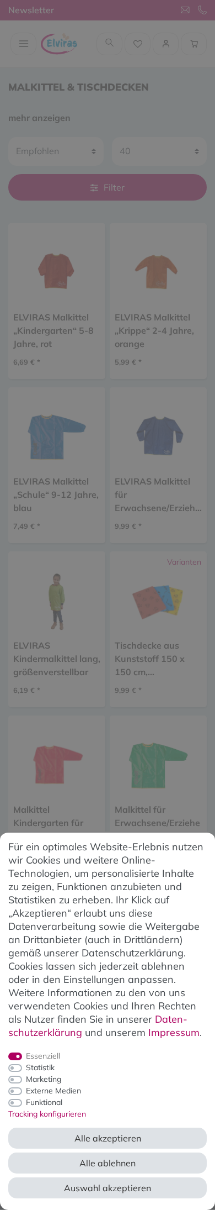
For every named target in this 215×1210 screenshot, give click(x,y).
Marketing (43, 1079)
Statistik (40, 1067)
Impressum (174, 1032)
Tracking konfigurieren (47, 1114)
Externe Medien (53, 1091)
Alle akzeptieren (107, 1138)
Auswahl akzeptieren (107, 1187)
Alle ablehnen (107, 1163)
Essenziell (43, 1056)
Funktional (44, 1102)
